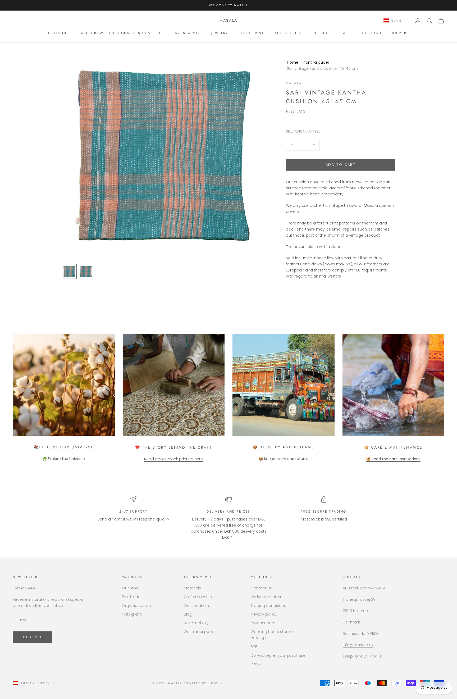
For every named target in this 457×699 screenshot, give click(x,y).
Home (292, 62)
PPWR (256, 664)
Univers (400, 33)
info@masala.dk (358, 645)
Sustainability (196, 623)
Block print (251, 33)
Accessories (288, 33)
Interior (321, 33)
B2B (254, 646)
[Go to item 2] (86, 271)
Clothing (58, 33)
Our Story (130, 588)
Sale (345, 33)
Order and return (266, 596)
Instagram (132, 614)
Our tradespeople (201, 631)
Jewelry (219, 33)
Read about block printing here (173, 459)
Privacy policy (264, 614)
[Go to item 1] (69, 271)
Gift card (370, 33)
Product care (263, 623)
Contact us (261, 588)
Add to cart (340, 164)
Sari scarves (186, 33)
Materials (192, 588)
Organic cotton (136, 605)
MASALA (293, 83)
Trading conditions (268, 605)
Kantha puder (316, 62)
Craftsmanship (198, 596)
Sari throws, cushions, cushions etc (120, 33)
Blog (188, 614)
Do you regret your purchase (278, 655)
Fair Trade (131, 596)
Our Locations (197, 605)
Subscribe (32, 637)
